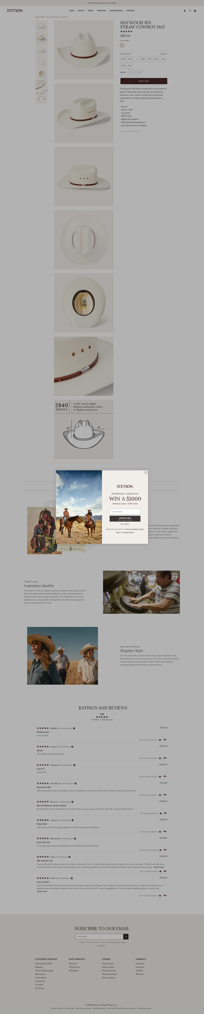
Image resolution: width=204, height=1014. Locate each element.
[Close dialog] (146, 472)
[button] (125, 519)
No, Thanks (125, 524)
